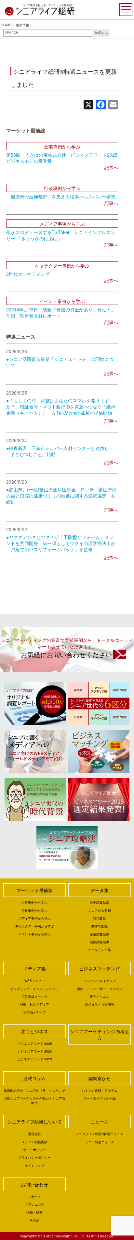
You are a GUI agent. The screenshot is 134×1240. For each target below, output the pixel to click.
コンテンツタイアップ (99, 980)
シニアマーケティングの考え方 (99, 1034)
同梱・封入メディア (34, 1004)
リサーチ (34, 1196)
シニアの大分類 (99, 910)
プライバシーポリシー (34, 1157)
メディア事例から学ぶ (34, 918)
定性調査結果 (99, 942)
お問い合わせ (34, 1184)
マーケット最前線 (34, 890)
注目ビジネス (34, 1031)
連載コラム (34, 1078)
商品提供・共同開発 (99, 1004)
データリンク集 (99, 949)
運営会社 (34, 1134)
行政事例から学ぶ (34, 910)
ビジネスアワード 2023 (34, 1059)
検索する (101, 32)
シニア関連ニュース (99, 1142)
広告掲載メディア (34, 996)
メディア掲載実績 (34, 1142)
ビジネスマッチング (99, 968)
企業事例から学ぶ (34, 902)
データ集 (99, 890)
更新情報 (22, 25)
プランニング (34, 1204)
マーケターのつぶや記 (99, 1098)
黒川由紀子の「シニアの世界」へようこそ (34, 1090)
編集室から (99, 1078)
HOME (6, 25)
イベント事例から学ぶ (34, 934)
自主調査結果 (99, 902)
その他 (34, 1220)
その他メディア (34, 1012)
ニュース (99, 1121)
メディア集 (34, 968)
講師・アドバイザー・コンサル (99, 989)
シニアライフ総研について (34, 1121)
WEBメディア (34, 980)
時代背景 (99, 918)
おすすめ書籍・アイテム (99, 1090)
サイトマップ (34, 1165)
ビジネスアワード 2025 (34, 1043)
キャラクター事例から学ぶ (34, 926)
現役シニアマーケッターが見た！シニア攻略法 (34, 1100)
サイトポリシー (34, 1149)
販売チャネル (99, 996)
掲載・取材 (34, 1212)
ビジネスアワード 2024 (34, 1051)
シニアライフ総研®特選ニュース (99, 1134)
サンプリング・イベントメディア (34, 989)
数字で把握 (99, 926)
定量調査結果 (99, 934)
